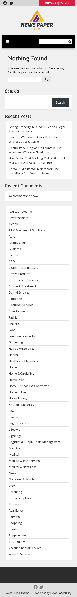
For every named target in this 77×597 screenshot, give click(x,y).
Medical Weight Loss (22, 467)
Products (15, 504)
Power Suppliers (20, 498)
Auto (12, 236)
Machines (15, 448)
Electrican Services (21, 305)
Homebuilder (17, 392)
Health (13, 355)
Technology (17, 542)
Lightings (15, 436)
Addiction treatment (22, 212)
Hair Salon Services (21, 349)
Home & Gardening (21, 373)
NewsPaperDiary (60, 593)
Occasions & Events (22, 479)
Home (13, 367)
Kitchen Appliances (21, 405)
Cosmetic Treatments (23, 286)
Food (12, 330)
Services (14, 517)
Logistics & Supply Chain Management (34, 442)
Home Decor (17, 380)
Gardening (16, 342)
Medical (14, 454)
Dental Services (19, 292)
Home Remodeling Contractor (29, 386)
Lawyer (13, 417)
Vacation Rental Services (25, 548)
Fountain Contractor (22, 336)
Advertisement (18, 218)
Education (15, 299)
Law (11, 411)
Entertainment (18, 311)
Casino (13, 255)
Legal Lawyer (18, 423)
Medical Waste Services (24, 461)
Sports (13, 529)
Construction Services (23, 280)
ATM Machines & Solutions (27, 230)
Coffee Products (19, 274)
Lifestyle (14, 430)
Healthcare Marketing (23, 361)
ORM (12, 486)
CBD (12, 261)
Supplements (18, 535)
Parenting (15, 492)
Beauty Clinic (17, 243)
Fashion (14, 317)
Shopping (15, 523)
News (12, 473)
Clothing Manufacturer (24, 268)
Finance (14, 324)
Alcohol (14, 224)
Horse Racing (18, 398)
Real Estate (16, 510)
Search (12, 91)
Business (15, 249)
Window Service (19, 554)
